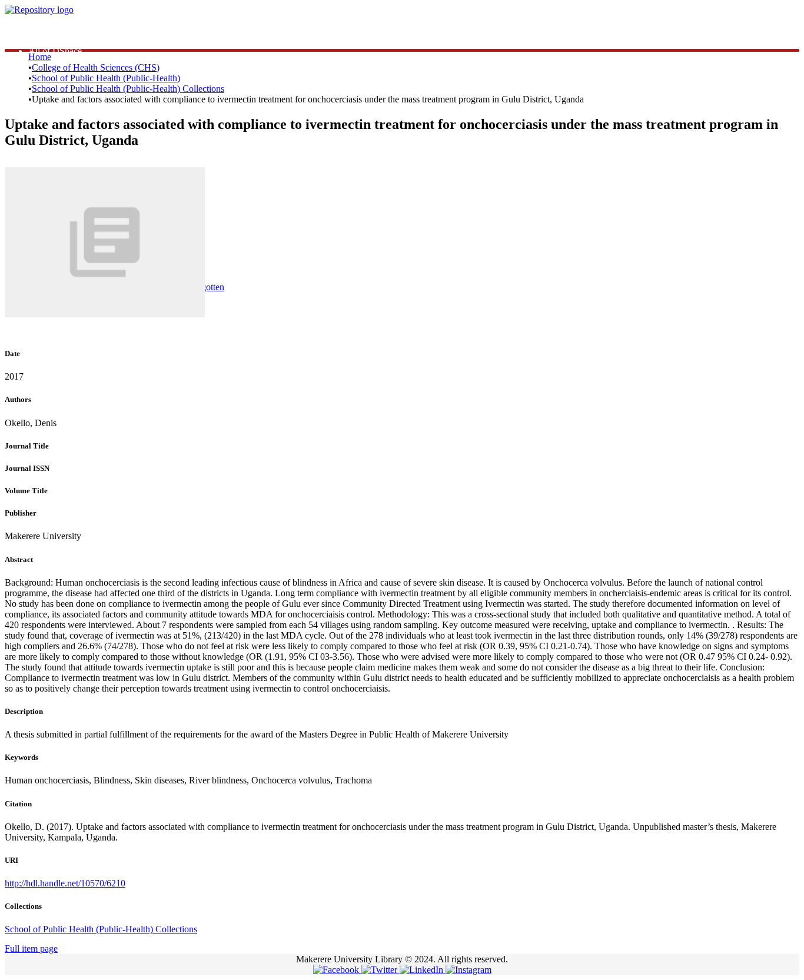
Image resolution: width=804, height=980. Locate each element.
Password (212, 240)
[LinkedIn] (423, 970)
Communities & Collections (79, 40)
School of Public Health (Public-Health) (106, 78)
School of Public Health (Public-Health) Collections (128, 89)
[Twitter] (380, 970)
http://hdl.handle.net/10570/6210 (65, 883)
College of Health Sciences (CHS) (96, 67)
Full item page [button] (31, 949)
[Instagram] (468, 970)
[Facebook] (337, 970)
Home (39, 57)
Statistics (44, 30)
